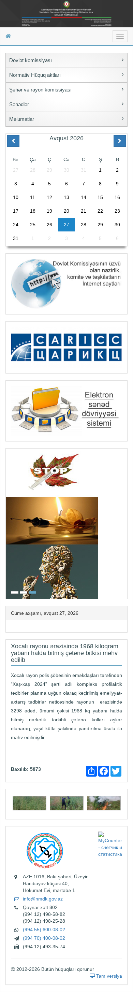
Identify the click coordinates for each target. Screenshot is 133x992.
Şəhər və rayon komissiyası (40, 90)
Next (125, 522)
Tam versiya (108, 976)
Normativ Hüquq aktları (35, 75)
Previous (8, 522)
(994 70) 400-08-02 (44, 938)
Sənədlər (19, 104)
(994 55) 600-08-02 (44, 929)
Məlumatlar (21, 119)
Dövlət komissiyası (30, 60)
